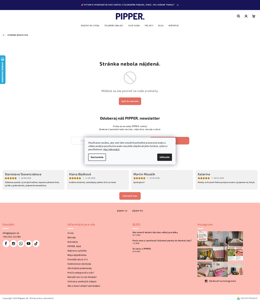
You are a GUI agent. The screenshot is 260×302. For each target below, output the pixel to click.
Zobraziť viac (129, 196)
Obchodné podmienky (80, 268)
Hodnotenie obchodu (79, 264)
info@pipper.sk (11, 233)
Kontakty (73, 242)
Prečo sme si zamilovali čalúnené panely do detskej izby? (162, 240)
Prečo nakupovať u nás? (81, 272)
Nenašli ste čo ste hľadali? (82, 277)
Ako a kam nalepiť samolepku (84, 286)
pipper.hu (137, 210)
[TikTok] (35, 243)
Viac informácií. (111, 149)
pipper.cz (122, 210)
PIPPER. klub (74, 246)
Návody (72, 237)
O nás (71, 233)
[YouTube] (28, 243)
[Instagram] (13, 243)
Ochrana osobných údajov (82, 281)
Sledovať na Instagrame (222, 281)
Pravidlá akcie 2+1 (78, 259)
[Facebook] (6, 243)
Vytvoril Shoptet (249, 298)
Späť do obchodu (130, 101)
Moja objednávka (77, 255)
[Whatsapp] (20, 243)
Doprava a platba (77, 250)
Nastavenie (97, 157)
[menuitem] (90, 25)
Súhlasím (165, 157)
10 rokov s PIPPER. (142, 249)
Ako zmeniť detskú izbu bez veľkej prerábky (155, 232)
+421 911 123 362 (12, 236)
